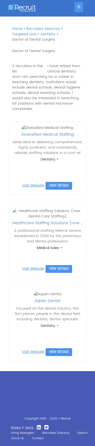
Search (82, 433)
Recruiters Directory (43, 29)
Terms (29, 427)
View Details (59, 185)
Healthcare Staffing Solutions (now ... (47, 223)
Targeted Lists (24, 34)
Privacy (16, 427)
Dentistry (48, 34)
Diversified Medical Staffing (47, 134)
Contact (38, 438)
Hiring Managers (22, 433)
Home (17, 29)
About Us (17, 438)
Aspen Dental (47, 301)
